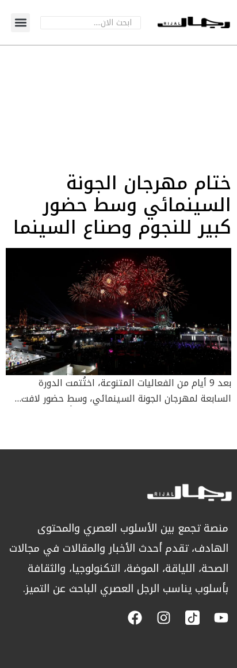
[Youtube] (221, 617)
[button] (20, 22)
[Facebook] (135, 617)
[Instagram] (163, 617)
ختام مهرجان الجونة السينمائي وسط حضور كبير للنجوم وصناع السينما (122, 205)
